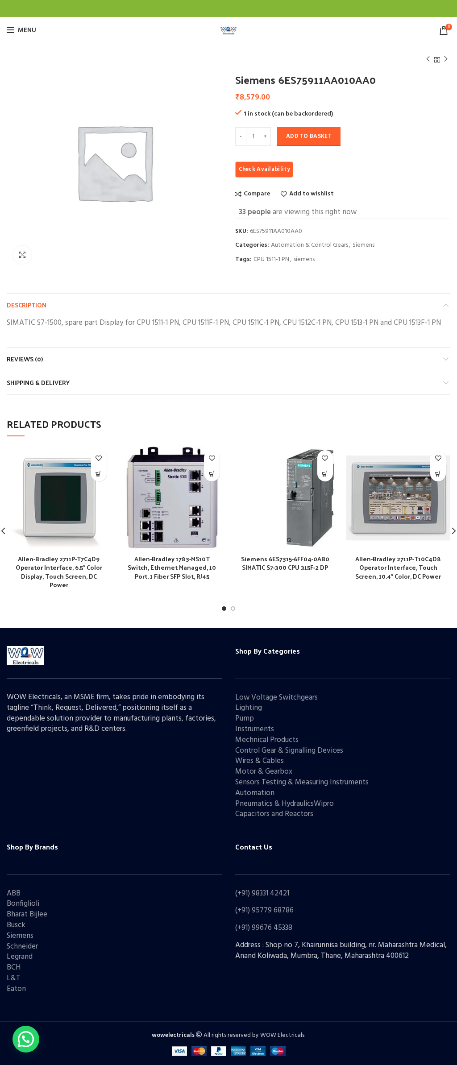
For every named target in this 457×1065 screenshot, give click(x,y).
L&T (14, 978)
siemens (304, 260)
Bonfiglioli (23, 904)
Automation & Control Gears (309, 245)
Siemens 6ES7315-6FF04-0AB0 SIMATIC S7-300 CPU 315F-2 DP (285, 563)
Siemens (363, 245)
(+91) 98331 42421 (262, 893)
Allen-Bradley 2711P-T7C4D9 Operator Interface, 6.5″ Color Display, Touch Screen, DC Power (59, 572)
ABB (14, 893)
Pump (244, 719)
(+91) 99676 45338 (263, 928)
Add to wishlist (311, 194)
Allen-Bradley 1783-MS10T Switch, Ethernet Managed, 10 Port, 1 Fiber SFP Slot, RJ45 (172, 567)
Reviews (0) (25, 359)
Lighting (248, 708)
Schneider (22, 947)
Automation (254, 793)
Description (26, 305)
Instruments (254, 729)
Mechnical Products (267, 740)
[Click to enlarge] (22, 255)
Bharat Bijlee (27, 914)
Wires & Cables (259, 761)
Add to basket (309, 136)
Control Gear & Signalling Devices (289, 751)
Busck (16, 925)
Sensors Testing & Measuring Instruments (302, 782)
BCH (14, 967)
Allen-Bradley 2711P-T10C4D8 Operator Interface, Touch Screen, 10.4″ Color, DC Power (398, 567)
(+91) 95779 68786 (264, 910)
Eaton (16, 989)
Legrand (20, 957)
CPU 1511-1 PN (271, 260)
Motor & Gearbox (263, 772)
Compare (257, 194)
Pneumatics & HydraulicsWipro (284, 804)
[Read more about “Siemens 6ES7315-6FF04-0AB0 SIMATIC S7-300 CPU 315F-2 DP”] (325, 473)
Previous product (428, 59)
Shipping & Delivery (38, 382)
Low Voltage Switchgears (276, 698)
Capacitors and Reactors (274, 814)
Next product (445, 59)
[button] (25, 1039)
